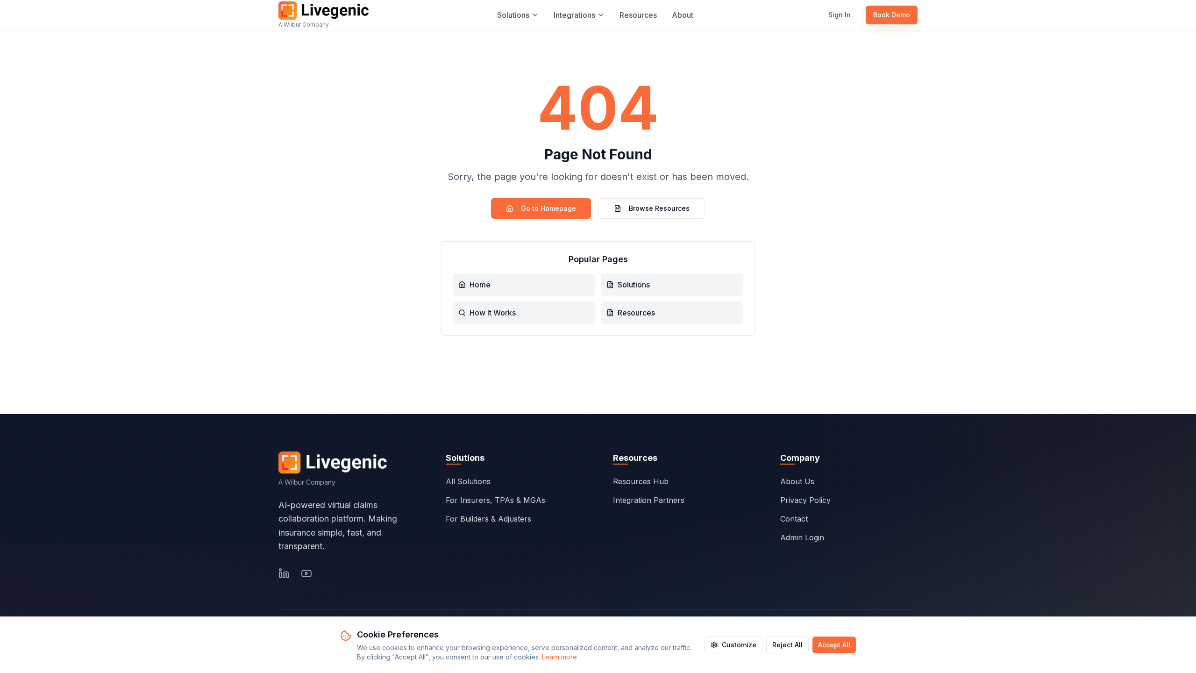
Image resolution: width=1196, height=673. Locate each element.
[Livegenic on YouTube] (306, 573)
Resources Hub (641, 481)
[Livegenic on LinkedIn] (284, 573)
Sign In (839, 15)
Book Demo (891, 15)
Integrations (574, 15)
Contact (794, 518)
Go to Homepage (548, 208)
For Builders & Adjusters (488, 518)
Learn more (559, 657)
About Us (797, 481)
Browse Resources (659, 208)
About (682, 15)
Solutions (513, 15)
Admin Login (802, 537)
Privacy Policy (805, 500)
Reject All (787, 645)
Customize (739, 645)
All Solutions (468, 481)
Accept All (834, 645)
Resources (638, 15)
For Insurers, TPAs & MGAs (495, 500)
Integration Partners (648, 500)
